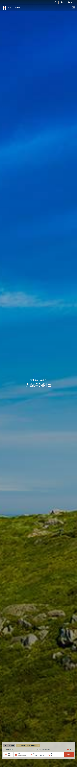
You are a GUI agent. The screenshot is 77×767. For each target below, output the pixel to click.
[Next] (72, 749)
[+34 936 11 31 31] (62, 2)
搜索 (68, 755)
